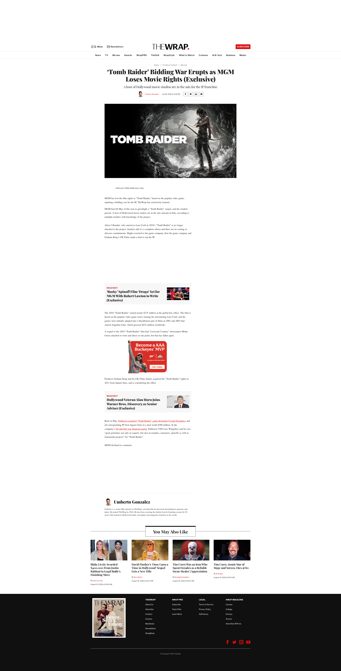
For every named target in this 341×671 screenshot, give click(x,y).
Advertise (149, 609)
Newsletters (117, 46)
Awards (128, 55)
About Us (149, 604)
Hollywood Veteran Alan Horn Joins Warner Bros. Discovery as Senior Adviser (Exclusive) (133, 403)
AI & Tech (217, 55)
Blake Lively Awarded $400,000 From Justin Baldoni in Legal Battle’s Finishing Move (106, 569)
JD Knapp (219, 574)
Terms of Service (206, 604)
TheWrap (150, 600)
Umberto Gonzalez (152, 94)
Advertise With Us (233, 624)
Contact (148, 614)
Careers (148, 619)
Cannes (229, 604)
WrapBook (150, 633)
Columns (203, 55)
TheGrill (155, 55)
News (98, 55)
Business (230, 55)
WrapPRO (141, 55)
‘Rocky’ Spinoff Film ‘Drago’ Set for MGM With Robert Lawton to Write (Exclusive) (133, 295)
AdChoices (203, 614)
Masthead (149, 624)
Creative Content (170, 65)
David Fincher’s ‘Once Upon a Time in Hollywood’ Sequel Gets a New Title (150, 568)
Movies (116, 55)
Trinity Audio (129, 188)
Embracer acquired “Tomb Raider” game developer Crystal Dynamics (152, 420)
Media (242, 55)
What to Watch (187, 55)
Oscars (229, 619)
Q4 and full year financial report (131, 428)
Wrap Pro (177, 600)
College (229, 609)
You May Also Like (170, 531)
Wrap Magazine (234, 600)
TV (106, 55)
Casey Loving (97, 581)
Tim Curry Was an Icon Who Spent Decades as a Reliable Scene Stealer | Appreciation (190, 568)
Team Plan (176, 609)
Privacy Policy (205, 609)
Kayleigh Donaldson (182, 577)
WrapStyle (169, 55)
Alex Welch (138, 577)
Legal (202, 600)
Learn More (177, 614)
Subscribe (243, 46)
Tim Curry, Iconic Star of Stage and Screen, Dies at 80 (231, 566)
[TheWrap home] (170, 47)
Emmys (229, 614)
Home (156, 65)
